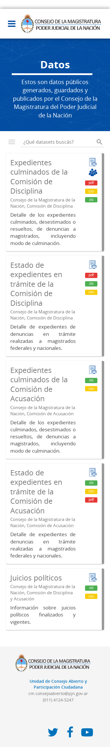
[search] (99, 142)
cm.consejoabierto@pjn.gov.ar (58, 693)
